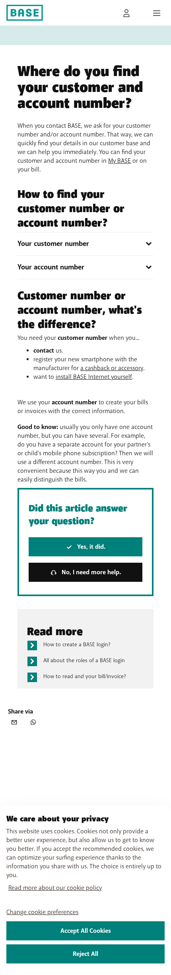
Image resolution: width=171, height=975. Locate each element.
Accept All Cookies (85, 931)
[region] (85, 890)
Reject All (85, 954)
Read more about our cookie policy (55, 888)
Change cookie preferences (42, 912)
